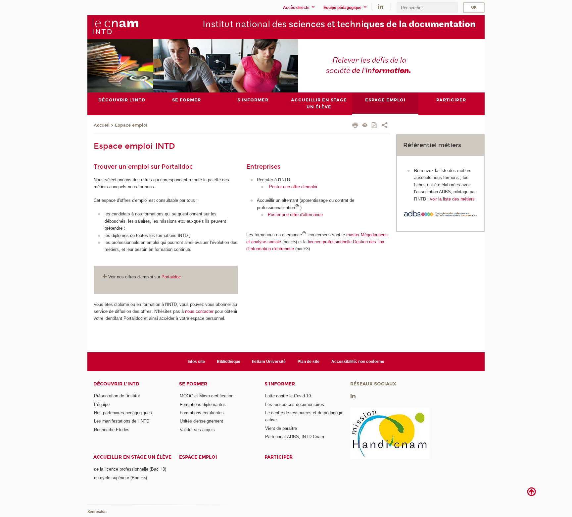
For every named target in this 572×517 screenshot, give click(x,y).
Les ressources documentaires (294, 404)
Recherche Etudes (111, 429)
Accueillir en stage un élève (132, 457)
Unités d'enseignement (201, 421)
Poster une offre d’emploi (293, 186)
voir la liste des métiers (452, 199)
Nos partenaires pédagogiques (123, 412)
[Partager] (384, 126)
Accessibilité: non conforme (357, 361)
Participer (278, 457)
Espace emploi (131, 125)
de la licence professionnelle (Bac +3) (130, 469)
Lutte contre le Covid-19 (288, 395)
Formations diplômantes (203, 404)
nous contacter (199, 311)
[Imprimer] (355, 126)
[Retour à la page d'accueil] (115, 26)
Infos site (196, 361)
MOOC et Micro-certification (206, 395)
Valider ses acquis (197, 429)
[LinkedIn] (381, 6)
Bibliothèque (228, 361)
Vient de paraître (281, 428)
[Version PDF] (374, 126)
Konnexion (97, 511)
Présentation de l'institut (117, 395)
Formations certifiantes (202, 412)
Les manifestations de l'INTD (121, 421)
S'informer (279, 384)
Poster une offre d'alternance (295, 214)
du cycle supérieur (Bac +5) (120, 477)
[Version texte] (365, 126)
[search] (427, 7)
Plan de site (308, 361)
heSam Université (269, 361)
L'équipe (102, 404)
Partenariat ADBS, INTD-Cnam (294, 436)
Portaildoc (171, 276)
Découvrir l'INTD (116, 384)
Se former (193, 384)
